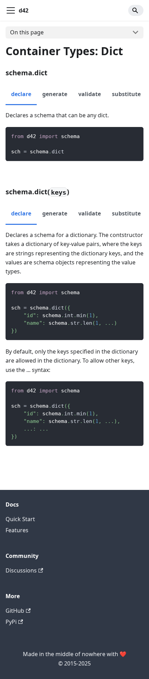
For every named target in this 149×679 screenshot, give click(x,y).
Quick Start (20, 519)
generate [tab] (54, 94)
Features (17, 530)
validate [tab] (89, 94)
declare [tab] (21, 94)
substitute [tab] (126, 94)
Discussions (21, 570)
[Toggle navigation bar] (11, 10)
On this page (27, 32)
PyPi (11, 622)
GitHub (15, 610)
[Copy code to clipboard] (135, 135)
